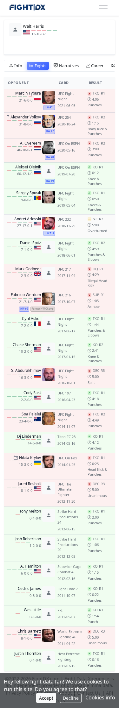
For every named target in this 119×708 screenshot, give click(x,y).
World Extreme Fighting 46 (69, 634)
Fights (40, 65)
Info (18, 65)
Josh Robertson (28, 539)
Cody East (32, 393)
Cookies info (100, 697)
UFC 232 (64, 219)
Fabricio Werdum (26, 295)
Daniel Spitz (30, 243)
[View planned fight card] (7, 117)
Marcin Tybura (28, 93)
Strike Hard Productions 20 (67, 544)
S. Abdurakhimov (26, 370)
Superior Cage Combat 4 (69, 569)
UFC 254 (64, 117)
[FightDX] (27, 8)
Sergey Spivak (28, 193)
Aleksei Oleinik (28, 167)
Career (97, 65)
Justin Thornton (27, 653)
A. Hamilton (30, 566)
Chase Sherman (27, 345)
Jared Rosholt (29, 484)
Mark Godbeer (28, 269)
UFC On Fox (67, 458)
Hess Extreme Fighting (68, 656)
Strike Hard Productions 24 (67, 517)
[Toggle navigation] (103, 7)
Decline (71, 698)
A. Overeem (30, 143)
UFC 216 (64, 295)
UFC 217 (64, 269)
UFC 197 (64, 393)
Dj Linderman (29, 436)
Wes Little (32, 610)
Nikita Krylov (30, 458)
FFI (60, 610)
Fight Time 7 (67, 588)
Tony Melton (30, 511)
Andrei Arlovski (27, 219)
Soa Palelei (31, 414)
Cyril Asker (31, 318)
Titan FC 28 (66, 436)
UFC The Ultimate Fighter (64, 489)
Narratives (69, 65)
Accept (46, 698)
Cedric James (29, 588)
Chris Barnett (29, 631)
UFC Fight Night (65, 96)
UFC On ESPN (68, 143)
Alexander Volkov (25, 117)
